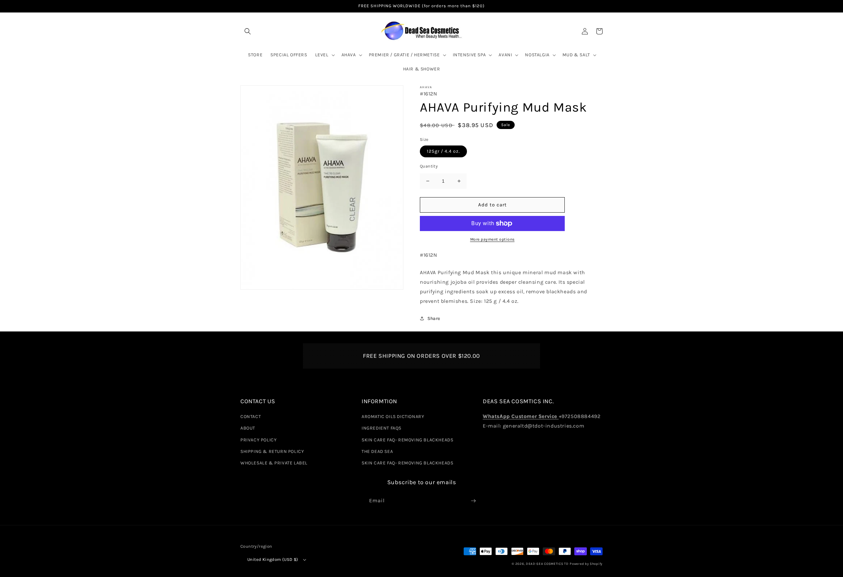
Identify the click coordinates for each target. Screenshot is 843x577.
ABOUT (247, 428)
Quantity (429, 166)
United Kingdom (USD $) (272, 559)
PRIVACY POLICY (258, 440)
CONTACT (250, 416)
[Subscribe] (473, 501)
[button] (247, 31)
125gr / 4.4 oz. (443, 151)
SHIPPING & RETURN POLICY (272, 451)
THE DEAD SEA (377, 451)
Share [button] (433, 318)
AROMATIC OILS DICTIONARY (393, 416)
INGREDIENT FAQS (381, 428)
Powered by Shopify (586, 564)
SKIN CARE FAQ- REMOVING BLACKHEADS (407, 440)
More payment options (492, 239)
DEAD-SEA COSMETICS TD (547, 564)
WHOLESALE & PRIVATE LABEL (274, 463)
